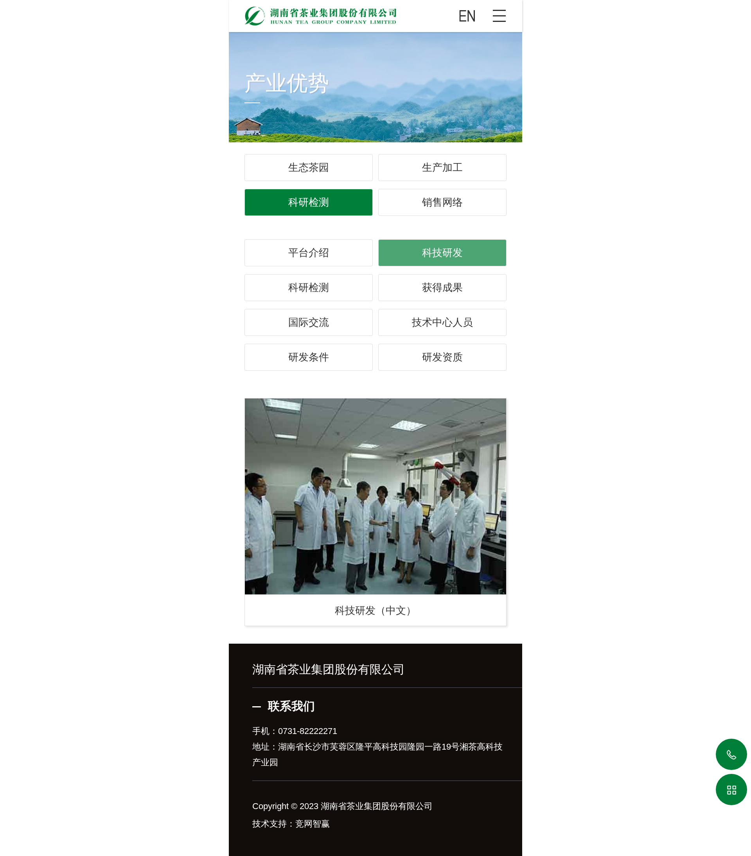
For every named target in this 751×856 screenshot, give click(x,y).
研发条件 (308, 357)
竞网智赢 (312, 824)
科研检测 (308, 202)
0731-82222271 (307, 731)
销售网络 (442, 202)
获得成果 (442, 287)
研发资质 (442, 357)
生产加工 (442, 167)
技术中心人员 (442, 322)
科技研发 (442, 252)
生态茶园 (308, 167)
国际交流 (308, 322)
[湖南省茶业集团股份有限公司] (375, 13)
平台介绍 (308, 252)
